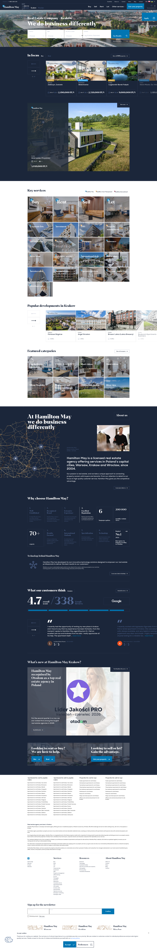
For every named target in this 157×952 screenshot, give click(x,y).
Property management (58, 873)
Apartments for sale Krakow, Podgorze (62, 799)
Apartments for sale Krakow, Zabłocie (62, 812)
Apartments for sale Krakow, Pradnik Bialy (63, 801)
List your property (135, 6)
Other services (118, 6)
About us (116, 1)
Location (86, 31)
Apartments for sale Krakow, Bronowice (62, 784)
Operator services (57, 891)
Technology (82, 863)
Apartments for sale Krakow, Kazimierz (62, 791)
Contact (141, 1)
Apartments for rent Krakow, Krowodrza (37, 795)
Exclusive (81, 861)
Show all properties (119, 56)
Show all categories (121, 351)
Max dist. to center (70, 31)
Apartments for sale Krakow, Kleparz (62, 793)
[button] (149, 1)
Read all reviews (122, 590)
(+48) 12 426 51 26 (13, 1)
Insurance (55, 879)
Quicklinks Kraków (83, 864)
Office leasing (56, 874)
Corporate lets (56, 868)
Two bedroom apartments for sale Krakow (115, 785)
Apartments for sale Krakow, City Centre (63, 782)
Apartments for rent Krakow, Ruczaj (36, 806)
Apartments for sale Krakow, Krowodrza (63, 795)
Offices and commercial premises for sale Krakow (115, 798)
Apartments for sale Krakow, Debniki (62, 787)
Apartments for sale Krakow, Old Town (62, 797)
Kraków (33, 8)
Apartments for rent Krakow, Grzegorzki (36, 789)
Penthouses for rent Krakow (86, 791)
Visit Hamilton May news (119, 669)
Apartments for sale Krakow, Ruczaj (62, 806)
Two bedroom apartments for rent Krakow (89, 785)
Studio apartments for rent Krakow (87, 780)
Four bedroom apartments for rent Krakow (89, 789)
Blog (135, 1)
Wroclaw (41, 8)
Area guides (82, 868)
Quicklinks (109, 1)
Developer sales (57, 894)
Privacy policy (82, 869)
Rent (102, 6)
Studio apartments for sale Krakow (113, 780)
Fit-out (55, 876)
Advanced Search (117, 41)
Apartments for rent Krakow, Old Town (36, 797)
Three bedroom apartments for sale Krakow (115, 787)
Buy (89, 6)
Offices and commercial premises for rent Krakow (89, 798)
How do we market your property (87, 866)
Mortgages (56, 878)
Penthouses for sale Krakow (112, 791)
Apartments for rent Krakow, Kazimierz (36, 791)
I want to (31, 31)
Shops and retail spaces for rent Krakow (89, 795)
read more (77, 636)
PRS (54, 871)
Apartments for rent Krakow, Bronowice (36, 784)
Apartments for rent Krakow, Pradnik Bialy (37, 801)
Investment (56, 869)
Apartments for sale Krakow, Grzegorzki (62, 789)
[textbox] (32, 36)
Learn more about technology (118, 573)
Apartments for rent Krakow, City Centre (37, 782)
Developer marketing (58, 892)
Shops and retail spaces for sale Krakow (115, 795)
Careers (123, 1)
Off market (56, 886)
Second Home (56, 889)
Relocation (56, 881)
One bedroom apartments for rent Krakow (89, 782)
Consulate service (57, 882)
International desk (57, 884)
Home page (30, 861)
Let (108, 6)
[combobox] (37, 36)
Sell (95, 6)
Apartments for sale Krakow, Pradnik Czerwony (64, 804)
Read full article (37, 730)
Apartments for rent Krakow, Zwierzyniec (37, 814)
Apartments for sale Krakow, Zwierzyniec (63, 814)
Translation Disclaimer (84, 871)
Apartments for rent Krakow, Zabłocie (36, 812)
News (129, 1)
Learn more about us (121, 488)
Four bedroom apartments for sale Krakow (115, 789)
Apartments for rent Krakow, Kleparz (36, 793)
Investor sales (56, 887)
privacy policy (75, 938)
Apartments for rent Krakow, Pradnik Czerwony (38, 804)
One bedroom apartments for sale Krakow (115, 782)
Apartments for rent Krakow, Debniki (36, 787)
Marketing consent (37, 916)
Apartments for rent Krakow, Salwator (36, 808)
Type (48, 31)
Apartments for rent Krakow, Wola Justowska (38, 810)
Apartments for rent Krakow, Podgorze (36, 799)
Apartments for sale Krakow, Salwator (62, 808)
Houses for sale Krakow (111, 793)
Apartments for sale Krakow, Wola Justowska (64, 810)
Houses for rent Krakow (85, 793)
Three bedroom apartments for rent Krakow (89, 787)
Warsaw (26, 8)
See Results (117, 36)
